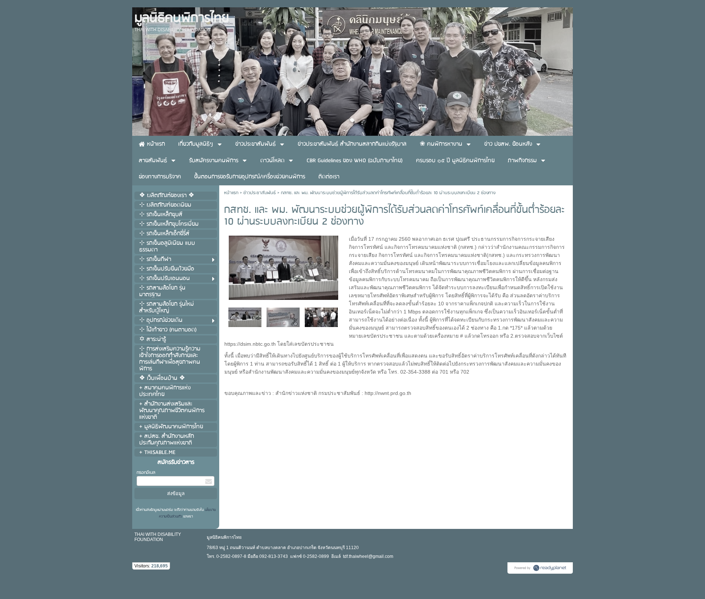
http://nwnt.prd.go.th (388, 393)
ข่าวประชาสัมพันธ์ (259, 193)
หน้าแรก (231, 193)
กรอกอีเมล (146, 472)
